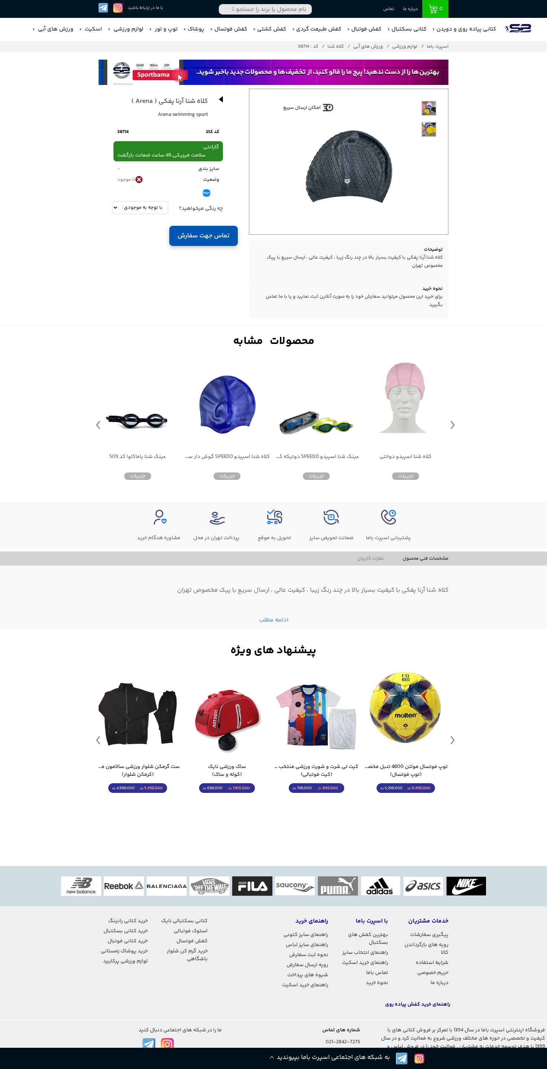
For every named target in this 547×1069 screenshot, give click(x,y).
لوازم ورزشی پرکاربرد (125, 961)
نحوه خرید (377, 983)
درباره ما (410, 9)
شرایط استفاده (432, 963)
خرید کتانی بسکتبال (125, 931)
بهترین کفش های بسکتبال (368, 939)
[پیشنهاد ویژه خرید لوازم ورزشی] (273, 651)
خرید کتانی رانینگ (128, 921)
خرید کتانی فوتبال (128, 941)
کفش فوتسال (230, 29)
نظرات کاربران (370, 558)
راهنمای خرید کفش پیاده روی (417, 1004)
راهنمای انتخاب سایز (365, 953)
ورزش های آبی (54, 29)
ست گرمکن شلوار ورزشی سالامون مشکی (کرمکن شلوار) (138, 771)
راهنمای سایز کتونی (306, 935)
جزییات (405, 476)
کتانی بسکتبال (408, 29)
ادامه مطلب (273, 620)
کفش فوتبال (366, 29)
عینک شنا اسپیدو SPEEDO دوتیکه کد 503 (316, 457)
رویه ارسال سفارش (307, 965)
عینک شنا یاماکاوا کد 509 (137, 457)
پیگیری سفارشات (429, 935)
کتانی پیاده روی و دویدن (466, 29)
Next (452, 424)
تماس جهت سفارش (203, 236)
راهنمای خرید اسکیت (365, 963)
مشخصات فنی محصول (425, 558)
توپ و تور (165, 29)
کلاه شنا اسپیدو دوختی (406, 457)
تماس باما (377, 973)
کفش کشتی (271, 29)
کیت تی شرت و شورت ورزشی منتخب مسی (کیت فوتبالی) (316, 771)
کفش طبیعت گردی (318, 29)
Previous (98, 424)
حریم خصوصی (432, 973)
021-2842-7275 (343, 1042)
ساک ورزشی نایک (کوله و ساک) (227, 771)
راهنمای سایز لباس (307, 945)
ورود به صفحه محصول (406, 802)
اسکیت (92, 29)
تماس (388, 9)
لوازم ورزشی (127, 29)
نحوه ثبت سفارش (308, 955)
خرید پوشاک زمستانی (124, 951)
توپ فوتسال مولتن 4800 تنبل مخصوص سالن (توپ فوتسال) (406, 771)
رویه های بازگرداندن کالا (426, 949)
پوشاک (196, 29)
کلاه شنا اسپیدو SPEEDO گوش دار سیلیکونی (227, 457)
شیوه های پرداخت (307, 975)
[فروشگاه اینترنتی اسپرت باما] (519, 29)
